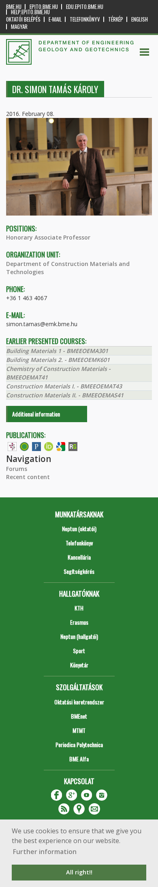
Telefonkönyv (85, 19)
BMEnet (79, 716)
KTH (79, 608)
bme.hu (13, 6)
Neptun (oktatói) (79, 528)
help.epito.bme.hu (30, 12)
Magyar (19, 26)
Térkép (115, 19)
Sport (79, 650)
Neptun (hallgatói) (79, 636)
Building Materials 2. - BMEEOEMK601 (58, 360)
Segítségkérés (79, 571)
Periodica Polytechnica (79, 744)
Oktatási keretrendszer (79, 701)
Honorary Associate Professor (48, 237)
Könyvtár (79, 664)
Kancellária (79, 557)
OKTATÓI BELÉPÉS (23, 19)
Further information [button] (45, 851)
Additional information (36, 414)
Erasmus (79, 622)
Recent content (28, 477)
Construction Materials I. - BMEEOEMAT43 (64, 386)
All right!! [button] (79, 872)
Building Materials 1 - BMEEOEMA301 (57, 351)
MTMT (79, 730)
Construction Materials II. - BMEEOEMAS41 (65, 395)
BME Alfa (79, 758)
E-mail (55, 19)
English (139, 19)
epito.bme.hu (44, 6)
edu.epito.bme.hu (84, 6)
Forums (16, 469)
